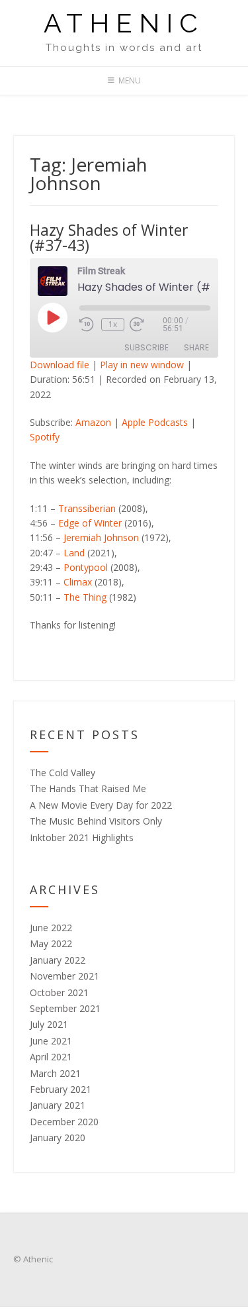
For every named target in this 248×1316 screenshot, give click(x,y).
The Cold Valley (62, 772)
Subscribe (146, 347)
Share (196, 347)
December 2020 (64, 1121)
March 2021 (55, 1073)
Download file (59, 364)
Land (74, 552)
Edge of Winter (90, 523)
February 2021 (60, 1089)
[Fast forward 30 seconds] (146, 324)
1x (112, 324)
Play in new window (142, 364)
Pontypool (85, 567)
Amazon (93, 422)
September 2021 (65, 1008)
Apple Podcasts (155, 422)
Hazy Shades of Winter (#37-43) (109, 237)
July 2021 (49, 1024)
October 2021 (59, 992)
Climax (77, 582)
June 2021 (51, 1041)
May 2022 (51, 943)
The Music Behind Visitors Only (96, 821)
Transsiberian (87, 508)
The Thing (84, 597)
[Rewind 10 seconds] (87, 324)
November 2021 (64, 976)
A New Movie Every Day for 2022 (101, 805)
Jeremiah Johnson (101, 537)
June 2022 (51, 927)
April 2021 (51, 1056)
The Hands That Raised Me (88, 788)
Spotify (45, 436)
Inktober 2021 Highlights (82, 837)
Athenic (124, 23)
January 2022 (57, 960)
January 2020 (57, 1137)
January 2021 (57, 1105)
